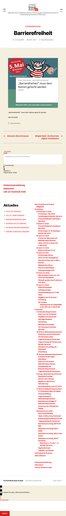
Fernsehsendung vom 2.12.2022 (50, 386)
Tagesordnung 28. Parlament (49, 371)
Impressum (8, 188)
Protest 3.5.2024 (42, 236)
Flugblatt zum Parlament (47, 317)
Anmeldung (42, 322)
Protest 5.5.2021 (42, 253)
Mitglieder (40, 207)
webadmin (21, 40)
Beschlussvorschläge (46, 324)
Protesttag (39, 209)
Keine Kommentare (47, 40)
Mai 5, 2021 (33, 40)
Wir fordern (42, 302)
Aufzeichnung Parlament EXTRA (50, 418)
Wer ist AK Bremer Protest (44, 204)
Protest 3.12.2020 (43, 273)
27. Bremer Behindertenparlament (49, 389)
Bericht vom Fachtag (46, 379)
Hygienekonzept (44, 448)
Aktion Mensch (40, 456)
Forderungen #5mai (33, 26)
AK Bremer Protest (16, 481)
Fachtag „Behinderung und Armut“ (49, 374)
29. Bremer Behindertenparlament (17, 227)
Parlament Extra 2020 (44, 411)
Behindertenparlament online (16, 219)
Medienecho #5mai (45, 265)
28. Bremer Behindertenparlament (49, 354)
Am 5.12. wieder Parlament (15, 215)
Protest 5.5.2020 (42, 285)
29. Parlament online (45, 337)
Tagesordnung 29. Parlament (49, 339)
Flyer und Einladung (45, 413)
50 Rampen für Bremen (43, 453)
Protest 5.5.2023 (42, 248)
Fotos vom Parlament (13, 211)
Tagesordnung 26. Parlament (49, 421)
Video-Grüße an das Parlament (49, 416)
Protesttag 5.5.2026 (43, 211)
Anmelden (7, 151)
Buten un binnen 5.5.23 (46, 250)
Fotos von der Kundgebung (48, 258)
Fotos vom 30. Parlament (47, 314)
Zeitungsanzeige (44, 290)
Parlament (38, 309)
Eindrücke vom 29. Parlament (16, 223)
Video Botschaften (45, 287)
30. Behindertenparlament (46, 312)
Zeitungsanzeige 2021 (46, 270)
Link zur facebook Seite (14, 191)
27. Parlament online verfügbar (49, 391)
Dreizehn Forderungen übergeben (17, 231)
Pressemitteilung (44, 394)
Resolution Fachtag (45, 376)
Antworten (4, 500)
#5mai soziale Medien (46, 268)
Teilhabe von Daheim (46, 450)
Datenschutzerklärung (14, 185)
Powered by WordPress (33, 481)
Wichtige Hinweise (45, 319)
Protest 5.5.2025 (42, 224)
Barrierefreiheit (15, 123)
